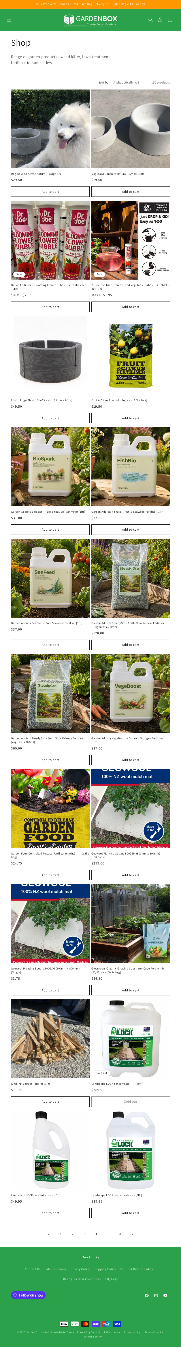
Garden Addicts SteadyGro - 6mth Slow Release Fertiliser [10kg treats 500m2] (127, 625)
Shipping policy (93, 1336)
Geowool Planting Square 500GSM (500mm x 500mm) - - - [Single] (48, 970)
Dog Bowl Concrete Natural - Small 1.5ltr (117, 174)
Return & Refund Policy (136, 1269)
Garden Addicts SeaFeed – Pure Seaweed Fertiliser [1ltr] (47, 623)
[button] (9, 20)
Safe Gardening (55, 1269)
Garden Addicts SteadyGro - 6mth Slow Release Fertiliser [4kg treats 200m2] (47, 740)
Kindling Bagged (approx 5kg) (30, 1084)
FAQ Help (111, 1279)
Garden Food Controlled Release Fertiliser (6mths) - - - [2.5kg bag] (50, 855)
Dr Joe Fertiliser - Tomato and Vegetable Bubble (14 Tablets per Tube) (129, 287)
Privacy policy (132, 1332)
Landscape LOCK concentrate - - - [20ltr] (117, 1084)
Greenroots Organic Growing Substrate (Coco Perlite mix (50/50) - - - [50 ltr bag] (127, 970)
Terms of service (154, 1332)
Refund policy (112, 1332)
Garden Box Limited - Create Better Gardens (51, 1332)
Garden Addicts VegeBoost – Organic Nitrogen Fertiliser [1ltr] (127, 740)
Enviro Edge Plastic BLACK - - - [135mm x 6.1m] (41, 400)
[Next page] (132, 1234)
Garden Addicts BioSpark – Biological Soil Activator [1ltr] (48, 512)
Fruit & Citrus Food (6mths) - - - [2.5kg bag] (119, 400)
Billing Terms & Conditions (82, 1279)
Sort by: (103, 82)
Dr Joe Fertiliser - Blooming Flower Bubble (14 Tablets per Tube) (48, 287)
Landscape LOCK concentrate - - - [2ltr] (36, 1195)
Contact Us (33, 1269)
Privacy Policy (80, 1269)
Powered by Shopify (88, 1332)
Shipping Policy (105, 1269)
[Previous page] (49, 1234)
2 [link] (73, 1234)
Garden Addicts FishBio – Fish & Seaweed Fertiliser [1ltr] (127, 512)
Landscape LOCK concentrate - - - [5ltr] (116, 1195)
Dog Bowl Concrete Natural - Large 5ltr (36, 174)
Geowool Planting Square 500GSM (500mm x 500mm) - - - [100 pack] (128, 855)
